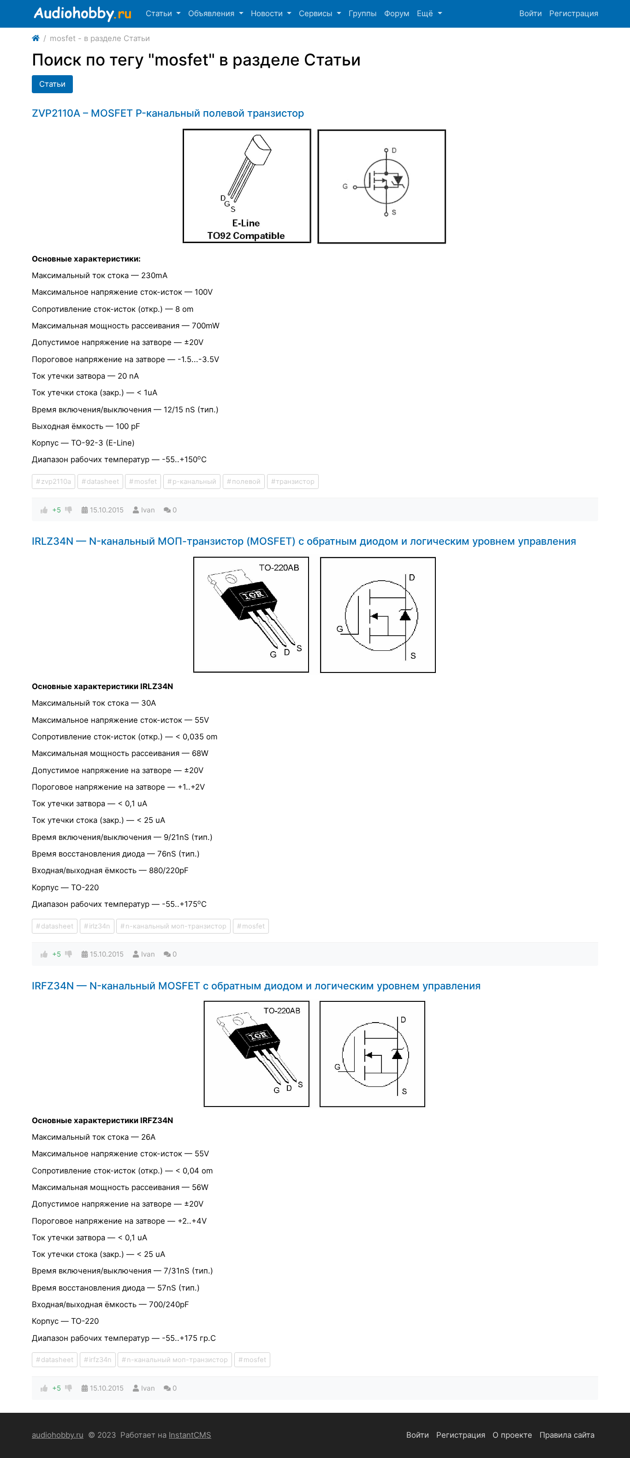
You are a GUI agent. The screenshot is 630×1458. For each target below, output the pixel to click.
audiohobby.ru (57, 1435)
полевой (246, 481)
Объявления (212, 13)
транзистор (295, 481)
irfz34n (100, 1360)
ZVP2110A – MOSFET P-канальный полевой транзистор (168, 113)
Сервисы (317, 13)
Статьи (160, 13)
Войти (530, 13)
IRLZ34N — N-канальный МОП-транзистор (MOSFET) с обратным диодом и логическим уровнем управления (304, 541)
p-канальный (194, 481)
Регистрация (573, 13)
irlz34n (99, 926)
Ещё (426, 13)
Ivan (148, 510)
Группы (363, 13)
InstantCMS (190, 1435)
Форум (397, 13)
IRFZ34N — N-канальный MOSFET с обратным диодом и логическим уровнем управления (256, 986)
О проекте (512, 1435)
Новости (268, 13)
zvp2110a (56, 481)
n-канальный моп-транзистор (175, 926)
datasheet (103, 481)
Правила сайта (567, 1435)
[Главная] (36, 38)
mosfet (145, 481)
